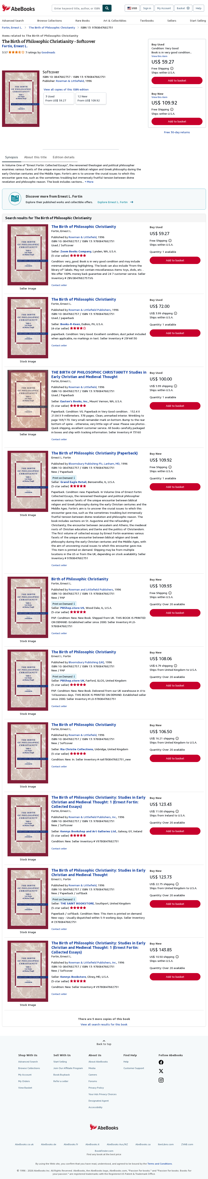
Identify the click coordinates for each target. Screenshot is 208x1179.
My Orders (24, 1081)
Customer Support (134, 1068)
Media (92, 1068)
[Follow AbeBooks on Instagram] (161, 1080)
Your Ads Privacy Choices (103, 1094)
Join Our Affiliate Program (68, 1068)
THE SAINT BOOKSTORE (77, 903)
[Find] (107, 8)
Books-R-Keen (70, 324)
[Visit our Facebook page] (161, 1063)
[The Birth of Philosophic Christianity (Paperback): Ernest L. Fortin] (28, 511)
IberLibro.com (166, 1144)
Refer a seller (60, 1081)
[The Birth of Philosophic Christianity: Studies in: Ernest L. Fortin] (28, 928)
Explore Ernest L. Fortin (113, 202)
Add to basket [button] (177, 80)
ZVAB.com (187, 1144)
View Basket (25, 1087)
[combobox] (77, 8)
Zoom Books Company (75, 251)
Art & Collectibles (114, 20)
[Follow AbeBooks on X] (161, 1071)
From (56, 98)
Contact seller (59, 285)
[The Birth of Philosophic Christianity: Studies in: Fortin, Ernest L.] (28, 855)
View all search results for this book (104, 1024)
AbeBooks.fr (71, 1144)
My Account (164, 8)
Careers (93, 1074)
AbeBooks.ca (143, 1144)
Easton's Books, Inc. (74, 401)
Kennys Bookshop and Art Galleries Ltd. (88, 831)
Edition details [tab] (64, 157)
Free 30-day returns (177, 132)
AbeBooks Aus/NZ (117, 1144)
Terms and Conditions (159, 1163)
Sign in (147, 8)
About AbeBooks (98, 1061)
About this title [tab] (35, 157)
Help (199, 8)
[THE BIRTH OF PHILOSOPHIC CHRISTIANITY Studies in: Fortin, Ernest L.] (28, 430)
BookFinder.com (104, 1152)
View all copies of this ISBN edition (66, 89)
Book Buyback (61, 1074)
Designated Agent (99, 1100)
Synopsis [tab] (11, 157)
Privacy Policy (96, 1087)
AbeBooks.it (92, 1144)
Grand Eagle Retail (73, 482)
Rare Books (83, 20)
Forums (93, 1081)
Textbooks (147, 20)
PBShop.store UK (72, 680)
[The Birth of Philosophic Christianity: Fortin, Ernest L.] (28, 284)
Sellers (171, 20)
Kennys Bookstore (73, 976)
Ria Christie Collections (76, 749)
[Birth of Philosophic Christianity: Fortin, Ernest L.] (28, 637)
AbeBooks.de (48, 1144)
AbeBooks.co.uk (24, 1144)
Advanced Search (13, 20)
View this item (159, 56)
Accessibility (95, 1107)
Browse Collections (49, 20)
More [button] (90, 181)
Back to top (104, 1044)
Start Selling (198, 20)
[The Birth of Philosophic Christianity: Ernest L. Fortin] (28, 709)
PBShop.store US (72, 607)
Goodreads (48, 52)
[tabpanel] (73, 173)
